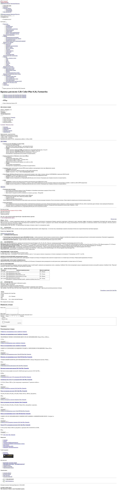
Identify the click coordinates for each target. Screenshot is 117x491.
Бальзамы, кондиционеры (12, 45)
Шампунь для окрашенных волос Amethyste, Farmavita (14, 334)
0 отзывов (3, 124)
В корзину (3, 112)
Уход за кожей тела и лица (12, 78)
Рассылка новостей (7, 476)
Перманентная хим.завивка (12, 37)
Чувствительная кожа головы (13, 72)
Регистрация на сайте (8, 446)
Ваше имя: (3, 307)
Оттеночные (9, 27)
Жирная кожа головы (11, 70)
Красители (5, 24)
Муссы (7, 61)
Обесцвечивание (10, 30)
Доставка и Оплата (7, 130)
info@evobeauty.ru (9, 481)
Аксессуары (6, 84)
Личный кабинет (7, 473)
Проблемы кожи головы (8, 67)
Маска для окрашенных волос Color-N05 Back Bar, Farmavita (15, 413)
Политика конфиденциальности (10, 442)
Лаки (7, 60)
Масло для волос (10, 48)
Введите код (4, 318)
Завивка (5, 36)
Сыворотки (8, 52)
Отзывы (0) (5, 129)
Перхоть (8, 71)
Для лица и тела (7, 75)
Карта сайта (6, 453)
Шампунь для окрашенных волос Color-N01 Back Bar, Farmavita (16, 357)
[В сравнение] (2, 115)
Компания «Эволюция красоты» (10, 447)
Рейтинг (2, 316)
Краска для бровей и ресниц (12, 33)
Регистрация (9, 9)
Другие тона (113, 219)
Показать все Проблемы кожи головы (12, 73)
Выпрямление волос (10, 39)
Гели (7, 59)
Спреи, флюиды (9, 50)
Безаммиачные (9, 26)
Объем (2, 109)
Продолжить (3, 326)
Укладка (5, 56)
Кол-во (2, 111)
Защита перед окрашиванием (12, 32)
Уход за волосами (7, 43)
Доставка (5, 440)
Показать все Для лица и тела (10, 82)
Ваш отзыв (3, 313)
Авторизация (9, 10)
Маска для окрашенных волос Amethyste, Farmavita (13, 345)
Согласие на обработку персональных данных (14, 443)
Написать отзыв (9, 124)
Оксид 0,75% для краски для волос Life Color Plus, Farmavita (15, 425)
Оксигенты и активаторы (12, 28)
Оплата (5, 441)
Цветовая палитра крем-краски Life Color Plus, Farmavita (15, 368)
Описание (5, 127)
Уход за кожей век (10, 77)
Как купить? (6, 444)
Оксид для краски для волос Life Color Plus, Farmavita (14, 391)
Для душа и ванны (10, 80)
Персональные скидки (8, 467)
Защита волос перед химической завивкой (15, 41)
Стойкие (8, 25)
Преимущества (6, 131)
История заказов (7, 474)
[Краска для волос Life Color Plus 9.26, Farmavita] (14, 95)
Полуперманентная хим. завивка (13, 38)
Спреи (7, 64)
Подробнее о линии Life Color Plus (108, 290)
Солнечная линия (10, 54)
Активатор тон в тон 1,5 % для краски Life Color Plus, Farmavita (16, 379)
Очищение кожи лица (11, 76)
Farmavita (13, 117)
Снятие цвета (9, 31)
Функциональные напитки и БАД (14, 81)
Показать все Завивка (8, 42)
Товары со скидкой (7, 466)
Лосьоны (8, 49)
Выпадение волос (10, 69)
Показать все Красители (8, 35)
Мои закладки (6, 475)
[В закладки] (1, 115)
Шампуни (8, 44)
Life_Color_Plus (6, 434)
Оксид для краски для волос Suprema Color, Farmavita (14, 402)
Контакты (5, 452)
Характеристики (7, 128)
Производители (6, 465)
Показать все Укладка (8, 66)
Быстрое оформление (5, 113)
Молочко (8, 53)
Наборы (5, 83)
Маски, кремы (9, 47)
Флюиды (8, 65)
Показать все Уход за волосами (10, 55)
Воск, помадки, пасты (11, 58)
